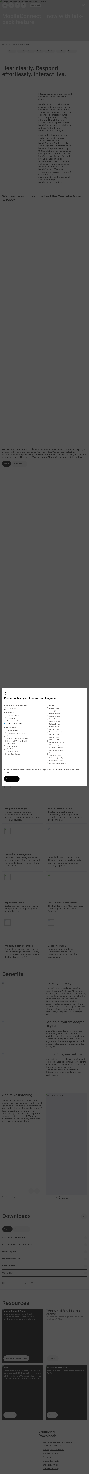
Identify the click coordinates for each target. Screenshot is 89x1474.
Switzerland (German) (56, 760)
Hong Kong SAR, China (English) (17, 741)
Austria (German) (54, 711)
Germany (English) (55, 729)
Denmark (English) (55, 719)
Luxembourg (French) (56, 747)
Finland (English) (54, 724)
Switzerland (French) (56, 758)
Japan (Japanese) (12, 746)
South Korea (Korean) (13, 754)
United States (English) (14, 723)
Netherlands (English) (56, 750)
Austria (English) (54, 708)
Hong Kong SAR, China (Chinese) (17, 738)
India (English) (11, 743)
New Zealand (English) (14, 749)
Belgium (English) (55, 713)
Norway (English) (54, 753)
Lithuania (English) (55, 745)
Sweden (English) (55, 755)
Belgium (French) (54, 716)
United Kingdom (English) (57, 763)
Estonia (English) (54, 721)
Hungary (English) (55, 734)
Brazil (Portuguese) (13, 715)
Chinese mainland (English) (15, 736)
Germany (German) (55, 732)
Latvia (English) (54, 740)
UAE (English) (11, 708)
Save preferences (11, 779)
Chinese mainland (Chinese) (16, 733)
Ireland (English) (54, 737)
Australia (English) (12, 730)
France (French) (54, 726)
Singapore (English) (13, 751)
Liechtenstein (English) (56, 742)
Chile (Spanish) (11, 718)
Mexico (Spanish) (12, 721)
